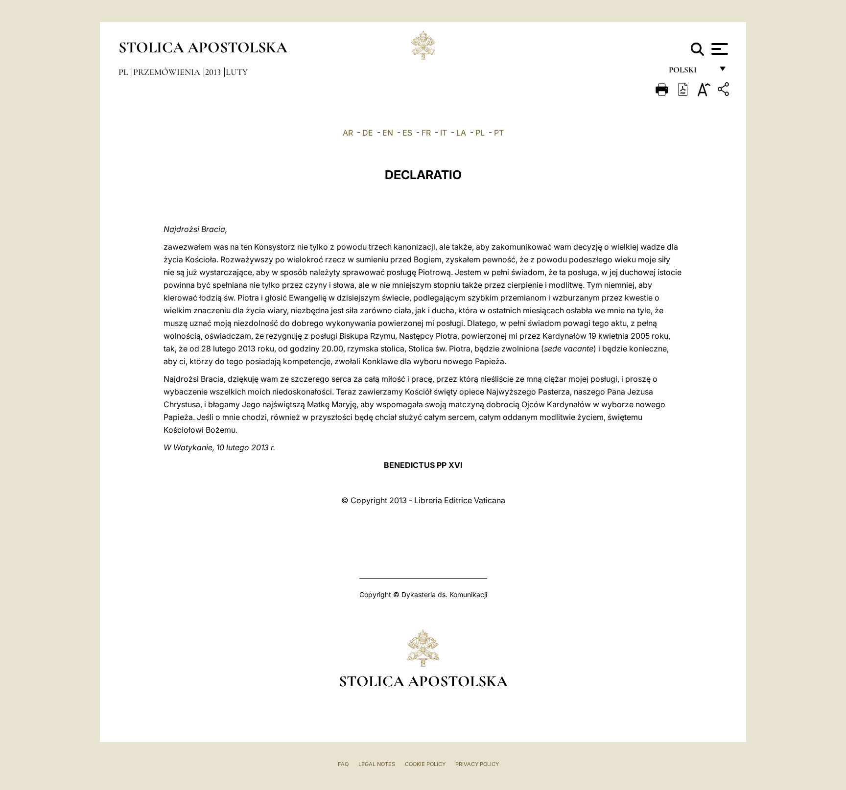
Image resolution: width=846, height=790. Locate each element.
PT (499, 133)
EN (387, 133)
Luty (237, 72)
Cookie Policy (425, 764)
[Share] (724, 90)
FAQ (343, 764)
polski (690, 72)
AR (348, 133)
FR (426, 133)
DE (367, 133)
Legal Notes (376, 764)
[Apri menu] (718, 49)
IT (443, 133)
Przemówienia (167, 72)
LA (461, 133)
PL (480, 133)
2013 (214, 72)
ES (407, 133)
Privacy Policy (477, 764)
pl (124, 72)
